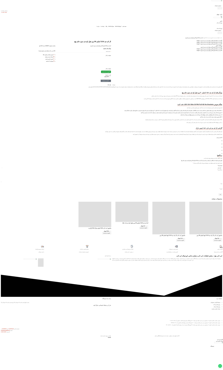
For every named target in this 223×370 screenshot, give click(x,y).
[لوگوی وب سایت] (217, 2)
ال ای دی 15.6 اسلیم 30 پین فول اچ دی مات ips (135, 223)
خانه (221, 37)
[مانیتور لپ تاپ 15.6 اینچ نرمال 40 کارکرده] (94, 214)
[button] (217, 240)
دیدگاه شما (219, 169)
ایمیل (221, 188)
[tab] (113, 85)
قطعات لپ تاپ (216, 37)
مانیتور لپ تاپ (210, 37)
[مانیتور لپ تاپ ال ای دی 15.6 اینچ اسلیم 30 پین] (168, 217)
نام (221, 183)
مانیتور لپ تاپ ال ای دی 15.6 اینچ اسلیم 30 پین (172, 235)
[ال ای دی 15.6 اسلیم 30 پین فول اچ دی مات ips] (131, 211)
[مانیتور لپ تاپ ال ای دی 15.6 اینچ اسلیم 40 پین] (205, 217)
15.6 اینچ (205, 37)
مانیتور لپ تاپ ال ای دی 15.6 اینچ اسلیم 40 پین (209, 235)
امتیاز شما (220, 165)
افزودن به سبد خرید (106, 71)
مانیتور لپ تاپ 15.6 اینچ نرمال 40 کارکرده (100, 228)
